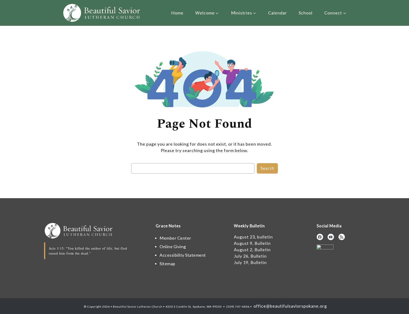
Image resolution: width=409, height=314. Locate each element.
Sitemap (167, 263)
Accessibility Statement (183, 255)
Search (267, 168)
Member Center (175, 238)
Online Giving (173, 246)
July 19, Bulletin (250, 262)
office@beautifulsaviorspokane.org (290, 306)
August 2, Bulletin (252, 249)
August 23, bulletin (253, 236)
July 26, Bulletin (250, 256)
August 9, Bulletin (252, 243)
